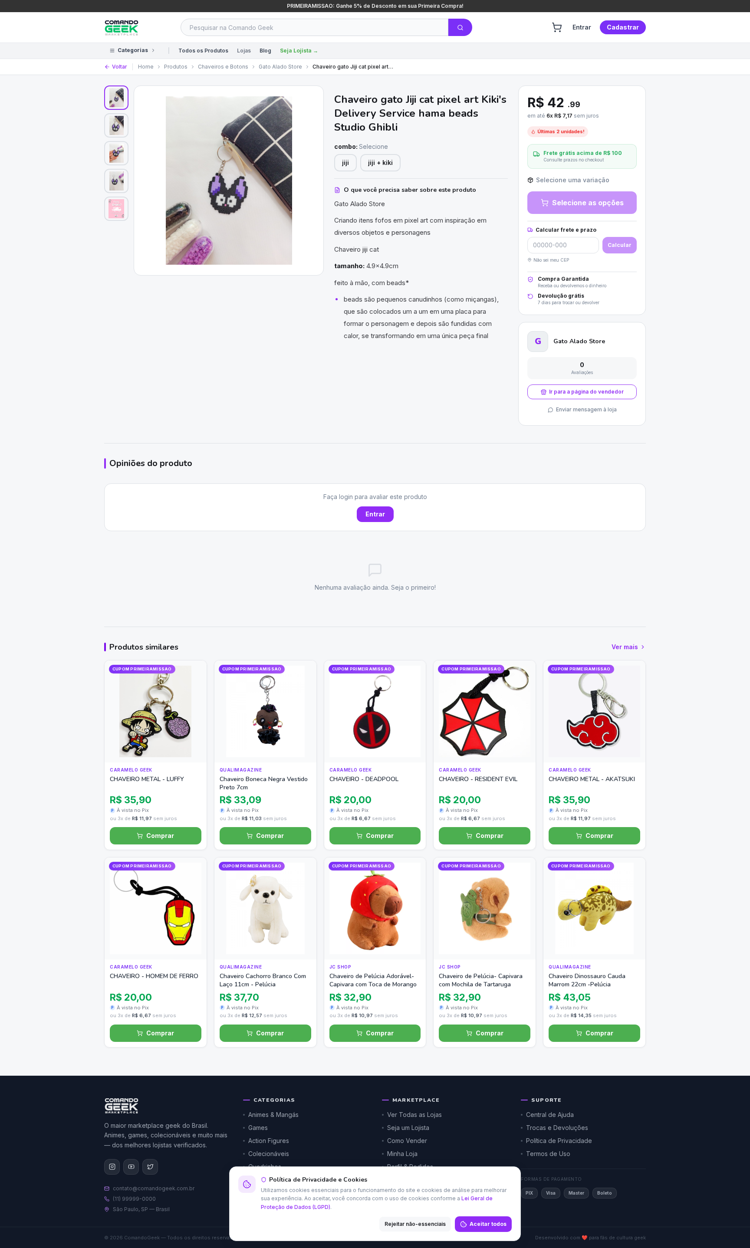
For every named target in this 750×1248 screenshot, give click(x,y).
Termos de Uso (548, 1153)
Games (258, 1127)
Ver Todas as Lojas (414, 1114)
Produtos (176, 66)
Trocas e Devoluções (557, 1127)
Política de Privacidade (559, 1140)
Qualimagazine (241, 769)
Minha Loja (402, 1153)
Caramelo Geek (131, 769)
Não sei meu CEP (551, 260)
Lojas (244, 50)
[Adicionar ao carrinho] (191, 747)
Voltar (119, 66)
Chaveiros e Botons (223, 66)
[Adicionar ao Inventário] (191, 730)
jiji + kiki (380, 162)
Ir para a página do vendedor (586, 391)
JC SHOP (340, 966)
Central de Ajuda (550, 1114)
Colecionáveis (268, 1153)
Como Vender (407, 1140)
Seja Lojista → (299, 50)
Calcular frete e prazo (566, 230)
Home (146, 66)
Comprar (160, 835)
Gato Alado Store (280, 66)
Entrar (581, 27)
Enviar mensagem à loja (586, 409)
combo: (361, 146)
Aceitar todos (488, 1224)
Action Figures (268, 1140)
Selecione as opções (588, 202)
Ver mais (625, 646)
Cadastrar (623, 27)
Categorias (133, 50)
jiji (345, 162)
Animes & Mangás (273, 1114)
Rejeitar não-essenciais (415, 1224)
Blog (265, 50)
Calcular (620, 245)
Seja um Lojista (408, 1127)
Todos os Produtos (203, 50)
